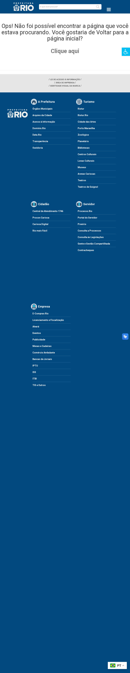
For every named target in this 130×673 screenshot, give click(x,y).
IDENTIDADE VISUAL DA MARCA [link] (65, 86)
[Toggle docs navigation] (108, 9)
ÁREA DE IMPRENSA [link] (65, 82)
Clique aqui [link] (65, 51)
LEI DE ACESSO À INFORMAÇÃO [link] (65, 79)
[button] (97, 7)
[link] (126, 52)
